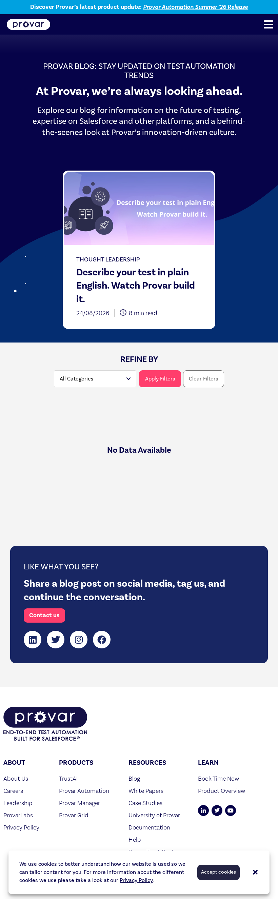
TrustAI (68, 778)
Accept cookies (218, 872)
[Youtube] (230, 810)
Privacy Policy (136, 880)
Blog (134, 778)
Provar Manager (79, 802)
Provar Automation (84, 790)
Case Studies (145, 802)
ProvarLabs (18, 815)
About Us (15, 778)
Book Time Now (218, 778)
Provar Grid (73, 815)
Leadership (18, 802)
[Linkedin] (32, 639)
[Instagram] (78, 639)
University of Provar (154, 815)
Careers (13, 790)
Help (134, 839)
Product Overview (221, 790)
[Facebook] (102, 639)
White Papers (145, 790)
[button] (255, 872)
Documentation (149, 827)
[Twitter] (55, 639)
